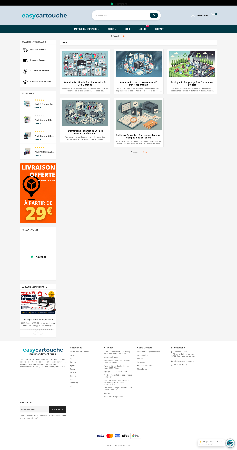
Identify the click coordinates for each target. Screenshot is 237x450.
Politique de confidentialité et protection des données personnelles (116, 382)
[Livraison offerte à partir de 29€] (38, 193)
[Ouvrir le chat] (230, 443)
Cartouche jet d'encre (79, 352)
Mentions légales (111, 357)
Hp (71, 359)
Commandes (142, 355)
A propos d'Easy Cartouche (115, 371)
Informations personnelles (148, 352)
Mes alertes (142, 369)
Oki (71, 386)
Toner (72, 369)
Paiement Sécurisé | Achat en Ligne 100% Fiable (116, 367)
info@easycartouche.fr (184, 361)
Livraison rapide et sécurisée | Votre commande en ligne (117, 353)
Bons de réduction (145, 366)
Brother (73, 355)
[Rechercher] (154, 15)
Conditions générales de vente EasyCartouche (117, 362)
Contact (107, 393)
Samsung (74, 383)
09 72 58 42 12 (180, 365)
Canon (73, 362)
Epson (73, 366)
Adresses (141, 362)
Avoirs (140, 359)
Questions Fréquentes (113, 397)
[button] (21, 329)
